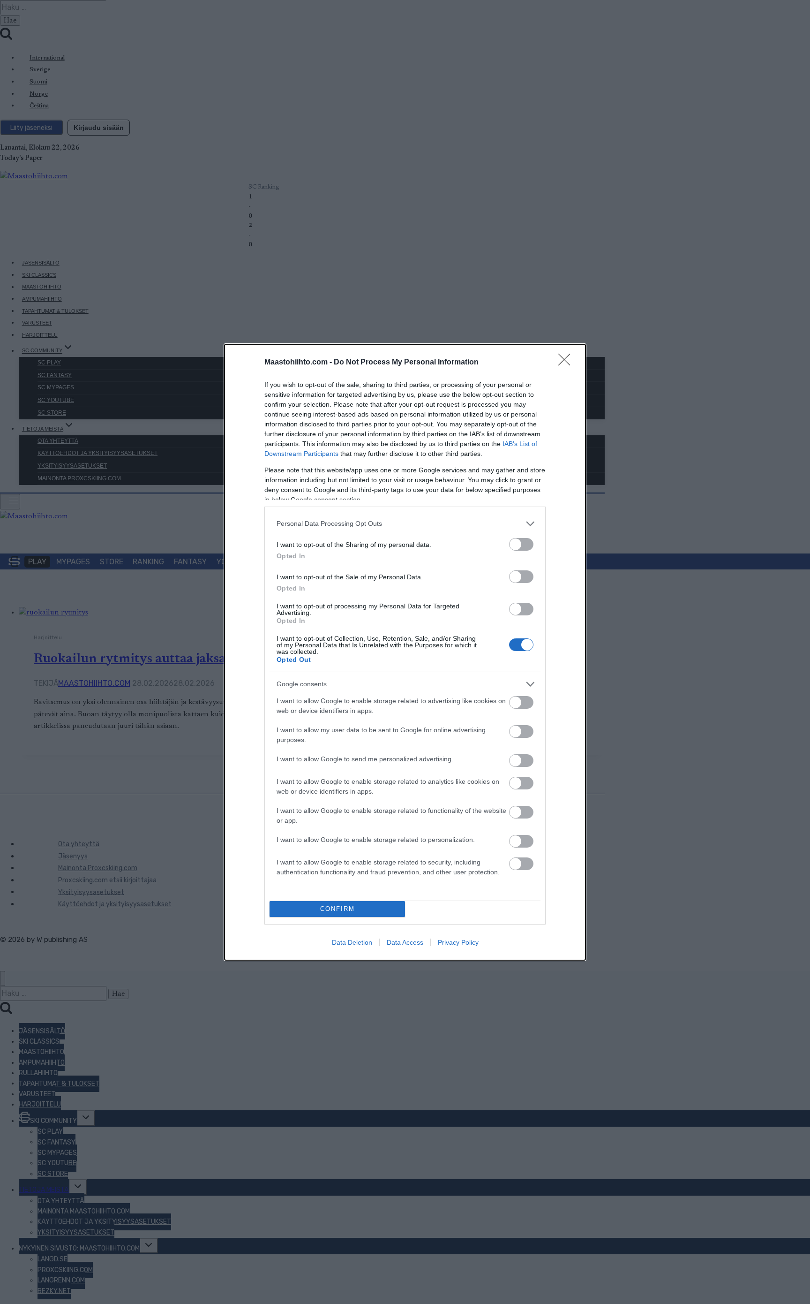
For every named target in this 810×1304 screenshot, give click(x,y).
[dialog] (405, 652)
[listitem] (405, 524)
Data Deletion (352, 942)
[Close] (567, 362)
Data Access (405, 942)
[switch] (521, 544)
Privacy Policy (458, 942)
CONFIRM (337, 908)
